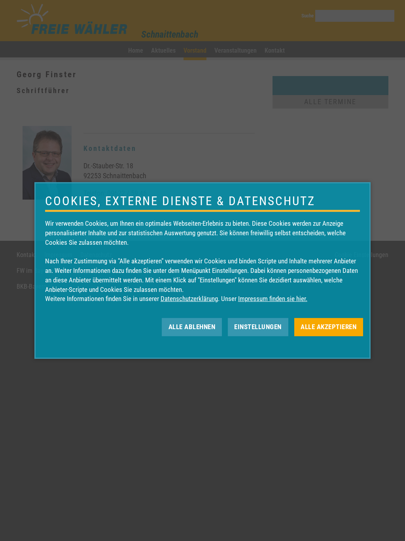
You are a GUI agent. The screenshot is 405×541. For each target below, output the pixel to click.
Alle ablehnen (192, 327)
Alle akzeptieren (328, 327)
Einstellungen (258, 327)
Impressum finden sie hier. (272, 299)
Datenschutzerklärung (189, 299)
